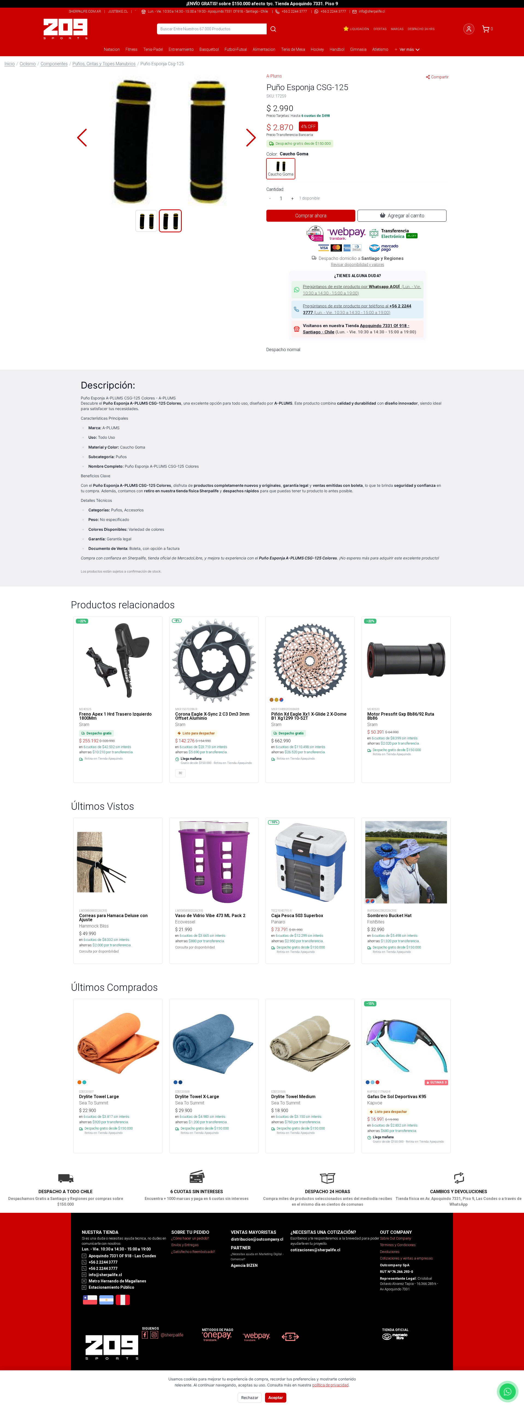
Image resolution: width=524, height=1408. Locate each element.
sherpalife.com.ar (85, 11)
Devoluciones (390, 1251)
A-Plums (274, 76)
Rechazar (249, 1397)
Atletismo (380, 49)
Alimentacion (264, 49)
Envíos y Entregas (185, 1245)
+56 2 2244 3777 (333, 11)
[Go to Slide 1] (146, 221)
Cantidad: (275, 189)
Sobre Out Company (395, 1238)
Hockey (317, 49)
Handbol (337, 49)
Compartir (440, 77)
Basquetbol (209, 49)
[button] (166, 137)
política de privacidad (330, 1385)
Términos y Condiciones (398, 1245)
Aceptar (275, 1397)
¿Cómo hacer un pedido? (190, 1238)
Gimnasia (358, 49)
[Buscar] (273, 28)
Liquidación (359, 29)
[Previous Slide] (82, 138)
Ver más (407, 49)
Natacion (112, 49)
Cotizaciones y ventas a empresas (406, 1258)
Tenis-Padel (153, 49)
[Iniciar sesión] (468, 28)
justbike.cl (118, 11)
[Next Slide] (251, 138)
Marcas (397, 29)
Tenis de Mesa (293, 49)
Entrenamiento (181, 49)
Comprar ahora (310, 215)
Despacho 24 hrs (421, 29)
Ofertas (379, 29)
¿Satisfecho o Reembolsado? (193, 1251)
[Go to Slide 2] (170, 221)
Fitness (132, 49)
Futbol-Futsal (236, 49)
